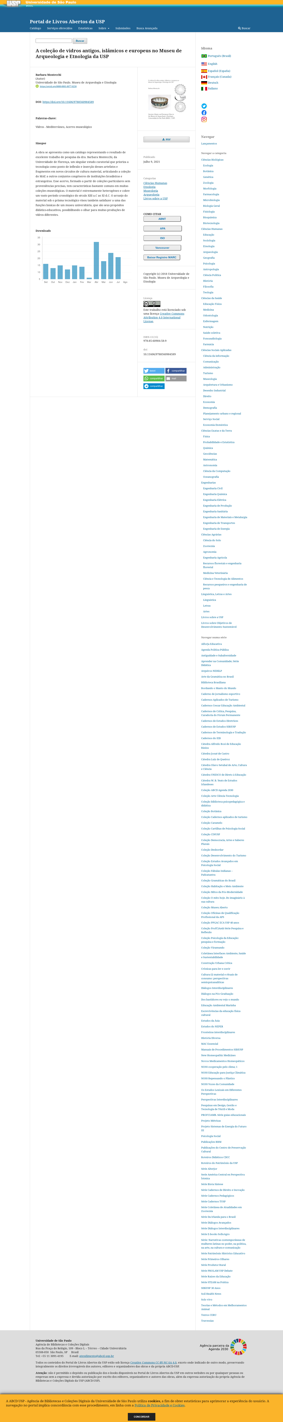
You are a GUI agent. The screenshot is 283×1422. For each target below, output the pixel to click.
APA (162, 228)
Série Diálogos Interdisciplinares (220, 1228)
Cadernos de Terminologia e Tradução (223, 732)
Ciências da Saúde (211, 298)
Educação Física (212, 304)
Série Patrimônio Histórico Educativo (223, 1253)
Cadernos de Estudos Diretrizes (219, 721)
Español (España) (218, 71)
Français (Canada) (219, 76)
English (212, 64)
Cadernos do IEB (211, 738)
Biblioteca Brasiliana (213, 682)
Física (206, 436)
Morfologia (209, 188)
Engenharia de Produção (217, 505)
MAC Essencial (209, 1043)
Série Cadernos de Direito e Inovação (223, 1190)
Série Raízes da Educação (216, 1276)
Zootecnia (209, 546)
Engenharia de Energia (216, 528)
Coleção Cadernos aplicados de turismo (224, 817)
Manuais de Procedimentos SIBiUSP (222, 1049)
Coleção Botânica (211, 811)
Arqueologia (151, 194)
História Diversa (210, 1038)
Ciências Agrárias (211, 534)
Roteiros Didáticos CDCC (215, 1157)
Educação (208, 234)
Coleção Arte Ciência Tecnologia (220, 796)
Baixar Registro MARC (161, 257)
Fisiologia (209, 211)
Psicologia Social (211, 1136)
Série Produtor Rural (213, 1265)
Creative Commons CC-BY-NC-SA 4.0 (153, 1362)
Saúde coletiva (211, 332)
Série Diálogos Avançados (216, 1222)
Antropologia (211, 269)
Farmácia (208, 344)
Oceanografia (211, 476)
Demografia (210, 407)
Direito (207, 396)
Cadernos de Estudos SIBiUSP (218, 726)
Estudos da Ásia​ (210, 1020)
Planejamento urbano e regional (222, 413)
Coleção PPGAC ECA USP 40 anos (220, 922)
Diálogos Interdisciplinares (217, 988)
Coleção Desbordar (212, 849)
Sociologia (209, 240)
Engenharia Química (215, 494)
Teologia (208, 292)
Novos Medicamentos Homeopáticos (222, 1061)
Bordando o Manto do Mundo (218, 688)
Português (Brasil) (219, 56)
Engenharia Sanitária (215, 511)
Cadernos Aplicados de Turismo (220, 699)
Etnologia (149, 187)
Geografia (209, 257)
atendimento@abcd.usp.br (96, 1356)
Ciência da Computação (216, 471)
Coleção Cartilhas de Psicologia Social (223, 828)
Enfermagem (210, 321)
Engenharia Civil (213, 488)
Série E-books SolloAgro (215, 1234)
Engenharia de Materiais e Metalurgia (225, 517)
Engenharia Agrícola (215, 557)
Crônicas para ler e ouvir (215, 968)
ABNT (162, 218)
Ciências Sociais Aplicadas (216, 350)
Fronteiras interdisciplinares (218, 1032)
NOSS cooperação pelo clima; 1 (219, 1067)
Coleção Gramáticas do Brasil (218, 880)
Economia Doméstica (215, 425)
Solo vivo (206, 1299)
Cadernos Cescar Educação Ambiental (223, 705)
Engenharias (208, 482)
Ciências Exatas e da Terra (216, 430)
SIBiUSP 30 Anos (210, 1288)
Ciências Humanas (155, 183)
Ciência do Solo (212, 540)
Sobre (103, 28)
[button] (154, 371)
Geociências (210, 453)
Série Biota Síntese (212, 1184)
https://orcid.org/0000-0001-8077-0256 (58, 86)
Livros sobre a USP (155, 198)
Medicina (208, 309)
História (208, 281)
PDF (168, 139)
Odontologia (210, 315)
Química (208, 448)
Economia (209, 402)
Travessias (207, 1320)
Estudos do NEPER (212, 1026)
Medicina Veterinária (215, 573)
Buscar (245, 28)
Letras (207, 605)
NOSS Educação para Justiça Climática (223, 1072)
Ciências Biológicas (212, 159)
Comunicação (211, 361)
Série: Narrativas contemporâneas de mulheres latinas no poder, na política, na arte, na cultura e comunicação (223, 1243)
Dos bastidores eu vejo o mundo (220, 999)
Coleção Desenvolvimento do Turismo (223, 855)
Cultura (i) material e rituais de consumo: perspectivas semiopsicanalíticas (219, 978)
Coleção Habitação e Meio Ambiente (222, 886)
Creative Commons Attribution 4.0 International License (163, 317)
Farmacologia (211, 194)
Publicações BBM (211, 1142)
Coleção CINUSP (210, 834)
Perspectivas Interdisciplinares (219, 1099)
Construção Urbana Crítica (216, 963)
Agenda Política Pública (215, 649)
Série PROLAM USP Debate (217, 1270)
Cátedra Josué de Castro (215, 753)
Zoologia (208, 182)
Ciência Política (212, 275)
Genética (208, 177)
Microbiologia (211, 200)
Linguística (209, 600)
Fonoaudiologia (212, 338)
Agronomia (209, 551)
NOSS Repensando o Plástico (218, 1078)
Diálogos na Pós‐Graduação (217, 993)
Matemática (210, 459)
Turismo (208, 373)
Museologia (150, 191)
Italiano (212, 88)
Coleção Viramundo (212, 947)
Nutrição (208, 327)
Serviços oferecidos (59, 28)
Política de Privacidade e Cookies (160, 1405)
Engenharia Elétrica (214, 500)
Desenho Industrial (214, 390)
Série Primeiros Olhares (215, 1259)
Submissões (123, 28)
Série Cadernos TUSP (213, 1201)
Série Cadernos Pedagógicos (217, 1195)
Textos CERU (208, 1315)
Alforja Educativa (211, 644)
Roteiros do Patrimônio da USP (219, 1163)
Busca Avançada (146, 28)
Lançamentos (209, 143)
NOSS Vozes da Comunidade (217, 1084)
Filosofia (208, 286)
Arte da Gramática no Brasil (217, 676)
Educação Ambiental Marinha (218, 1005)
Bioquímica (210, 217)
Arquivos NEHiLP (211, 671)
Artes (206, 611)
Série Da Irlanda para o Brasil (218, 1217)
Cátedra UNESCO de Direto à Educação (223, 774)
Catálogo (35, 28)
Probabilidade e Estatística (218, 442)
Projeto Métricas (211, 1120)
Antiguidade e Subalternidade (218, 655)
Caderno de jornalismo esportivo (220, 694)
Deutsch (212, 82)
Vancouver (162, 247)
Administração (211, 367)
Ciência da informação (216, 356)
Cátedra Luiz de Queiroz (215, 759)
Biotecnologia (211, 223)
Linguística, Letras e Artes (216, 594)
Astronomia (210, 465)
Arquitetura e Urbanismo (218, 384)
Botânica (208, 171)
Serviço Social (211, 419)
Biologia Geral (211, 206)
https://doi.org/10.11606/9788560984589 (68, 102)
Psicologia (209, 263)
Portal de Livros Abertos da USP (67, 21)
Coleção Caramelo (211, 822)
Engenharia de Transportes (219, 523)
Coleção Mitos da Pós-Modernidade (222, 892)
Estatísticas (85, 28)
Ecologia (208, 165)
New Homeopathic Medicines (218, 1055)
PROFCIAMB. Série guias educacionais (223, 1115)
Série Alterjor (209, 1168)
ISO (162, 238)
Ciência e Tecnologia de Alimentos (223, 578)
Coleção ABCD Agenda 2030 (217, 790)
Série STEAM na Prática (215, 1282)
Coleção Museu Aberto (214, 907)
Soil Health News (211, 1293)
